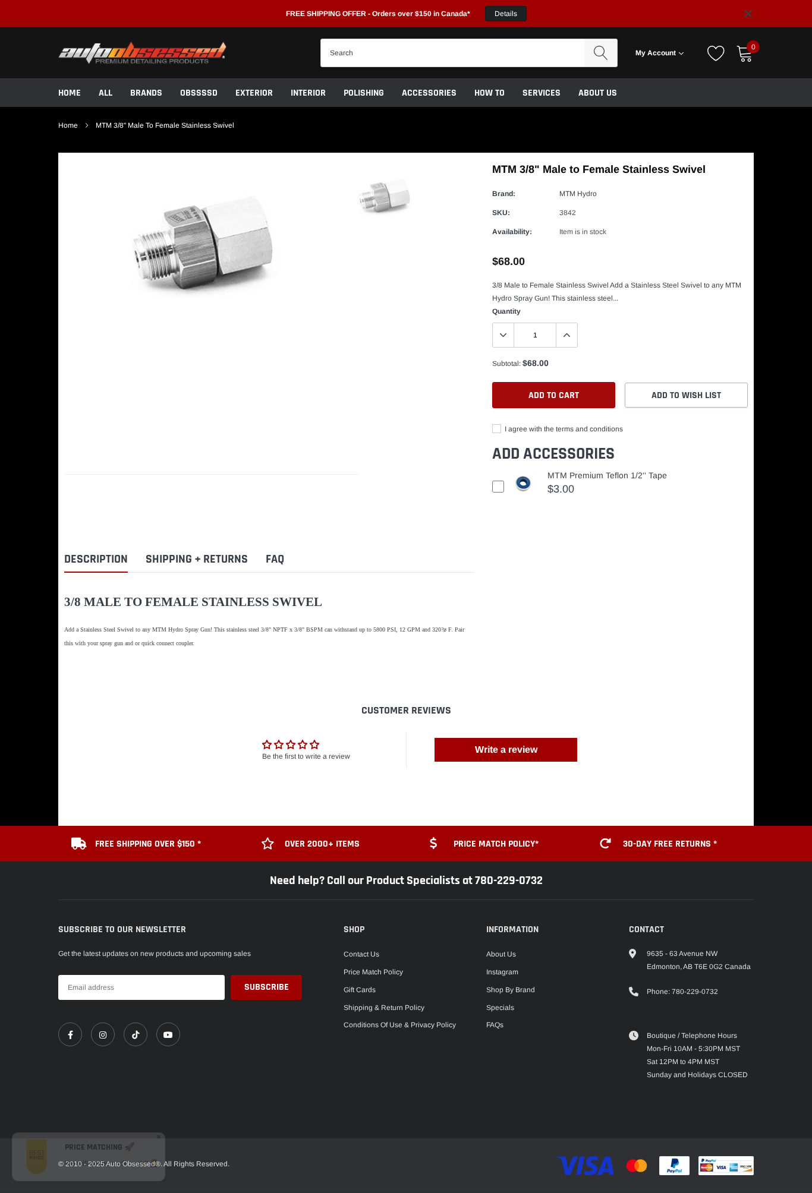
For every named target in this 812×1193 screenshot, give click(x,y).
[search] (600, 53)
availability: (512, 232)
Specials (500, 1007)
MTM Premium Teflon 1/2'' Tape (607, 475)
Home (69, 93)
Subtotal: (506, 363)
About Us (597, 93)
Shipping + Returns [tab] (197, 559)
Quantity (506, 311)
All (105, 93)
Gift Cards (360, 990)
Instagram (502, 972)
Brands (146, 93)
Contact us (361, 954)
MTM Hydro (578, 194)
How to (489, 93)
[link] (70, 1034)
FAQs (494, 1025)
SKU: (501, 213)
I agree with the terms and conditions (563, 429)
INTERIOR (308, 93)
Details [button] (506, 14)
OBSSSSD (199, 93)
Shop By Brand (510, 990)
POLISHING (364, 93)
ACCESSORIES (429, 93)
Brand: (503, 194)
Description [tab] (96, 559)
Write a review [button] (506, 749)
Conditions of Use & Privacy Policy (400, 1025)
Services (542, 93)
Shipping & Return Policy (384, 1007)
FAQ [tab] (275, 559)
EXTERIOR (254, 93)
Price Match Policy (373, 972)
